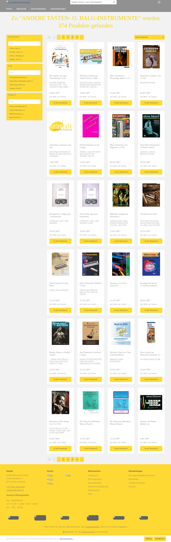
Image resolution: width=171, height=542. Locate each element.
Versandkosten (95, 483)
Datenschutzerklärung (98, 486)
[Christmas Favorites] (151, 196)
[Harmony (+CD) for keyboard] (121, 265)
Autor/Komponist (13, 37)
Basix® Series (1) (15, 117)
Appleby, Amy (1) (15, 59)
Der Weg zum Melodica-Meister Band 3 (90, 422)
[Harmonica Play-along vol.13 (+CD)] (60, 403)
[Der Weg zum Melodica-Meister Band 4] (121, 403)
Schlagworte (12, 95)
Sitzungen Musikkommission (142, 475)
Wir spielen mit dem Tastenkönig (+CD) (58, 77)
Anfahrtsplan (94, 490)
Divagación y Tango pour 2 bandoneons (60, 215)
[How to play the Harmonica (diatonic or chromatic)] (151, 334)
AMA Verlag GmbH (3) (17, 85)
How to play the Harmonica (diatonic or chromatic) (150, 353)
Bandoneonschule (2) (16, 114)
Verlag (10, 66)
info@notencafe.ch (15, 490)
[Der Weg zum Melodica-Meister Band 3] (91, 403)
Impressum (93, 475)
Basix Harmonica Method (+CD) (90, 284)
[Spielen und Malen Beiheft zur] (151, 403)
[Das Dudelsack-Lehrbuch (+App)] (91, 334)
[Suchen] (114, 2)
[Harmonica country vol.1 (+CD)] (151, 57)
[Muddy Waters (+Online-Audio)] (60, 334)
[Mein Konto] (159, 2)
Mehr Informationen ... (67, 539)
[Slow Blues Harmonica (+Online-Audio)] (151, 126)
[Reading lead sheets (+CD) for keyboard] (151, 265)
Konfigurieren (159, 539)
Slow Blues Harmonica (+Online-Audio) (150, 146)
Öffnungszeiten (95, 479)
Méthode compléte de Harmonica (119, 215)
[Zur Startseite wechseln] (18, 2)
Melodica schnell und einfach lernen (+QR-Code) (89, 77)
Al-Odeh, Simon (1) (16, 52)
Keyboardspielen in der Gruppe (89, 146)
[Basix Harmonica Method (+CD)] (91, 265)
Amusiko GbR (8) (15, 88)
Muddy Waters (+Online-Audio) (60, 353)
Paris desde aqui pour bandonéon (89, 215)
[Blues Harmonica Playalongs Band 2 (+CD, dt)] (121, 57)
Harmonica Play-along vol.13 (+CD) (58, 422)
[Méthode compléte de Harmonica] (121, 196)
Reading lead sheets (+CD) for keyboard (148, 284)
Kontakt (132, 486)
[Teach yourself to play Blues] (60, 265)
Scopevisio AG (88, 532)
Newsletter (133, 479)
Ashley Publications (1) (17, 110)
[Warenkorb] (163, 2)
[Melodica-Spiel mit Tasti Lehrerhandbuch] (121, 334)
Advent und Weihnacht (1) (18, 106)
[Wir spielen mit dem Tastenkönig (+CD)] (60, 57)
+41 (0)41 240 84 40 (15, 487)
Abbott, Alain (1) (15, 48)
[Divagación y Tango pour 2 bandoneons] (60, 196)
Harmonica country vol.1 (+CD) (150, 77)
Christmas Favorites (148, 214)
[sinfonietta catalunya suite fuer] (60, 126)
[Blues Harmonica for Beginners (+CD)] (121, 126)
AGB (90, 494)
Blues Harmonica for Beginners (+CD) (119, 146)
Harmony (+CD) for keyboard (118, 284)
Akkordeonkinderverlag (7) (18, 77)
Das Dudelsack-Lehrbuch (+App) (90, 353)
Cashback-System (137, 483)
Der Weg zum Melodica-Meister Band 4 (120, 422)
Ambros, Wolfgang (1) (16, 56)
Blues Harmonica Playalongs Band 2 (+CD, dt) (121, 77)
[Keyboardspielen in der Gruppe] (91, 126)
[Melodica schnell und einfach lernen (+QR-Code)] (91, 57)
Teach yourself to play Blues (58, 284)
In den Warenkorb (60, 103)
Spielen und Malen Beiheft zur (148, 422)
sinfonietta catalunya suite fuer (60, 146)
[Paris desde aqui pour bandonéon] (91, 196)
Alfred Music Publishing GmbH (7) (21, 81)
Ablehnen (149, 539)
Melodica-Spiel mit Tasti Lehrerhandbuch (120, 353)
